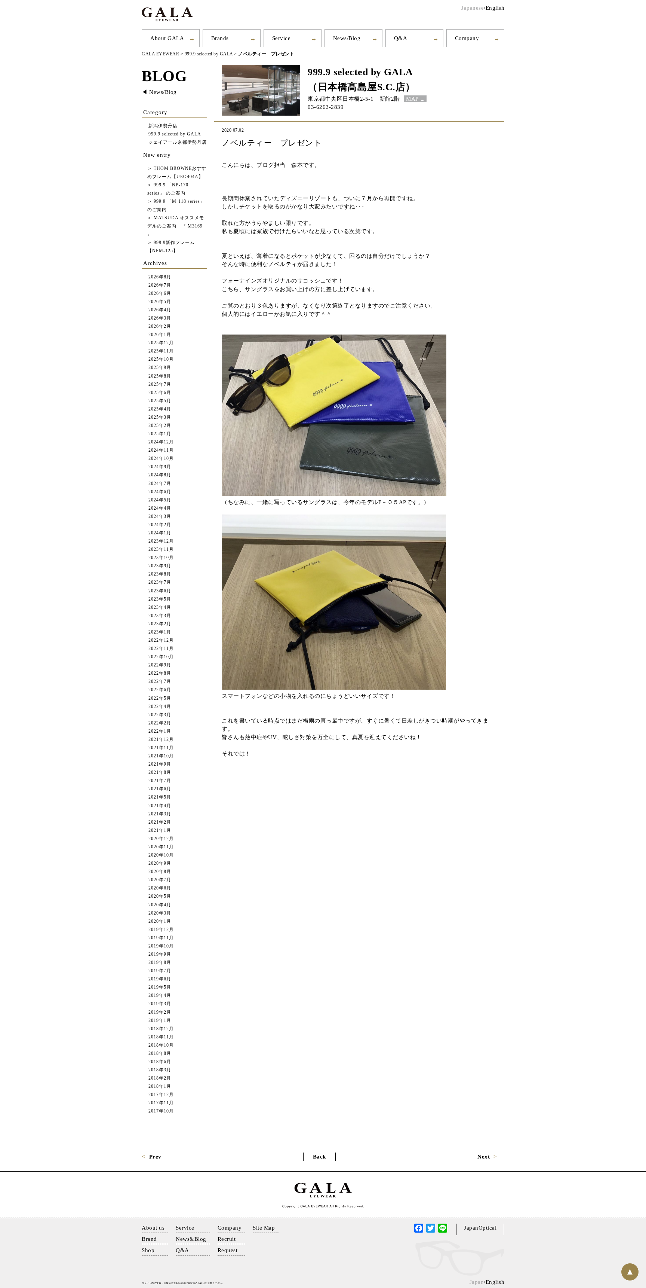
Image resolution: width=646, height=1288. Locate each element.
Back (319, 1157)
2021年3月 (159, 814)
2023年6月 (159, 591)
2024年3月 (159, 516)
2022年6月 (159, 689)
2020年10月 (161, 855)
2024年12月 (161, 442)
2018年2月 (159, 1078)
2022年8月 (159, 673)
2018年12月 (161, 1028)
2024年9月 (159, 466)
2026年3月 (159, 318)
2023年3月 (159, 615)
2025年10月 (161, 359)
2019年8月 (159, 962)
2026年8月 (159, 277)
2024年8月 (159, 475)
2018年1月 (159, 1086)
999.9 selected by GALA (360, 71)
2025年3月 (159, 417)
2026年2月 (159, 326)
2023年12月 (161, 541)
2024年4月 (159, 508)
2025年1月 (159, 433)
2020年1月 (159, 921)
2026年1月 (159, 334)
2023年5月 (159, 599)
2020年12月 (161, 838)
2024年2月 (159, 524)
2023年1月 (159, 632)
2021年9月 (159, 764)
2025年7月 (159, 384)
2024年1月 (159, 533)
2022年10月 (161, 656)
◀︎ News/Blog (159, 92)
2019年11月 (161, 938)
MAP (412, 99)
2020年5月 (159, 896)
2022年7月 (159, 681)
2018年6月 (159, 1061)
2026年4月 (159, 310)
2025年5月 (159, 401)
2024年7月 (159, 483)
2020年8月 (159, 871)
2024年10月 (161, 458)
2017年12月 (161, 1094)
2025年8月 (159, 376)
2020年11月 (161, 847)
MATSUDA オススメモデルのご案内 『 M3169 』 (175, 226)
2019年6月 (159, 979)
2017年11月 (161, 1103)
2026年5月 (159, 301)
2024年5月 (159, 500)
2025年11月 (161, 351)
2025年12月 (161, 343)
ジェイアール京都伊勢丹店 (177, 142)
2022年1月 (159, 731)
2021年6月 (159, 789)
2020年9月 (159, 863)
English (495, 8)
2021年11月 (161, 747)
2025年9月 (159, 367)
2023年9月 (159, 566)
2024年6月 (159, 491)
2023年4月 (159, 607)
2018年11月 (161, 1037)
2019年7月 (159, 970)
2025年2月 (159, 425)
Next (483, 1157)
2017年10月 (161, 1111)
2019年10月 (161, 946)
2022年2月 (159, 723)
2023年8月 (159, 574)
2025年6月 (159, 392)
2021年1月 (159, 830)
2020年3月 (159, 913)
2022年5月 (159, 698)
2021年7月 (159, 780)
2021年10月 (161, 756)
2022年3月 (159, 714)
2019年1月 (159, 1020)
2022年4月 (159, 706)
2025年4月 (159, 409)
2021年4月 (159, 805)
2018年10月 (161, 1045)
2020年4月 (159, 905)
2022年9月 (159, 665)
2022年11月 (161, 648)
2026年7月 (159, 285)
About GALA (167, 38)
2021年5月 (159, 797)
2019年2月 (159, 1012)
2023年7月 (159, 582)
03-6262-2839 (326, 107)
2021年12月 (161, 739)
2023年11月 (161, 549)
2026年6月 (159, 293)
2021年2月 (159, 822)
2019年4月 (159, 995)
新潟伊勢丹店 (163, 125)
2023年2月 (159, 624)
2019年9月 (159, 954)
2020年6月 (159, 888)
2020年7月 (159, 880)
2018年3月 (159, 1070)
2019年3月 (159, 1003)
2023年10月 (161, 557)
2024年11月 (161, 450)
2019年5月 (159, 987)
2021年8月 (159, 772)
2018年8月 (159, 1053)
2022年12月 (161, 640)
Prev (155, 1157)
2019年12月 (161, 929)
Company (467, 38)
